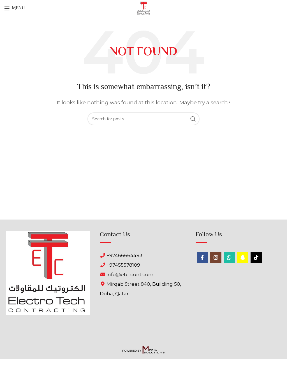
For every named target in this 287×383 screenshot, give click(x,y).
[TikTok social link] (256, 257)
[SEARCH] (193, 118)
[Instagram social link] (215, 257)
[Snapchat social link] (242, 257)
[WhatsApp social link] (229, 257)
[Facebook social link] (202, 257)
